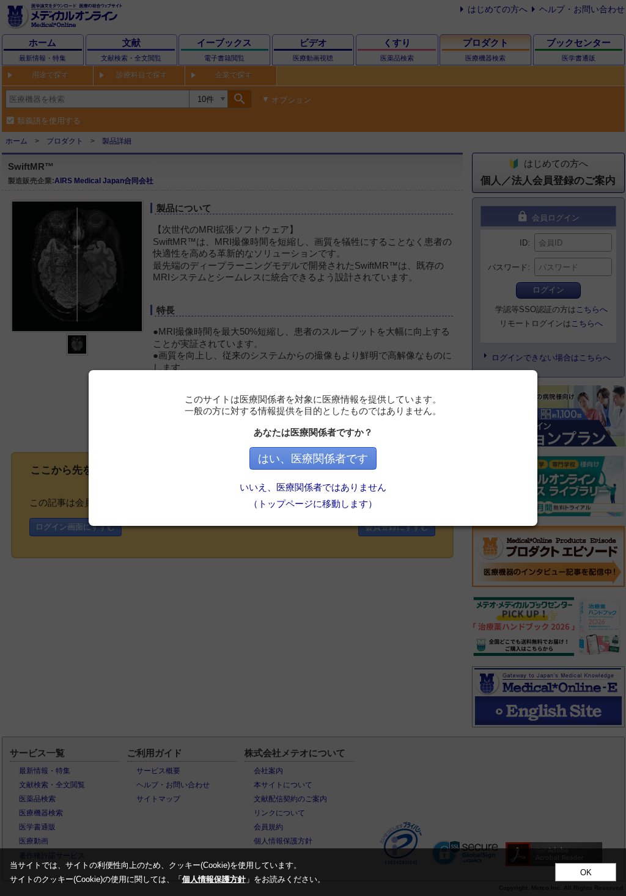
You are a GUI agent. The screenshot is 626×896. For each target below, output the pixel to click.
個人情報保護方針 (214, 879)
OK (586, 872)
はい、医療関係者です (313, 459)
